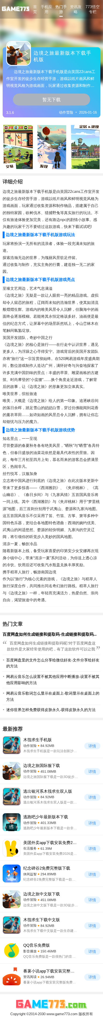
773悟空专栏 (93, 9)
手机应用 (46, 9)
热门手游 (61, 9)
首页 (35, 9)
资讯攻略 (75, 9)
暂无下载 (51, 99)
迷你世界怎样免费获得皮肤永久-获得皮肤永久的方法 (51, 710)
